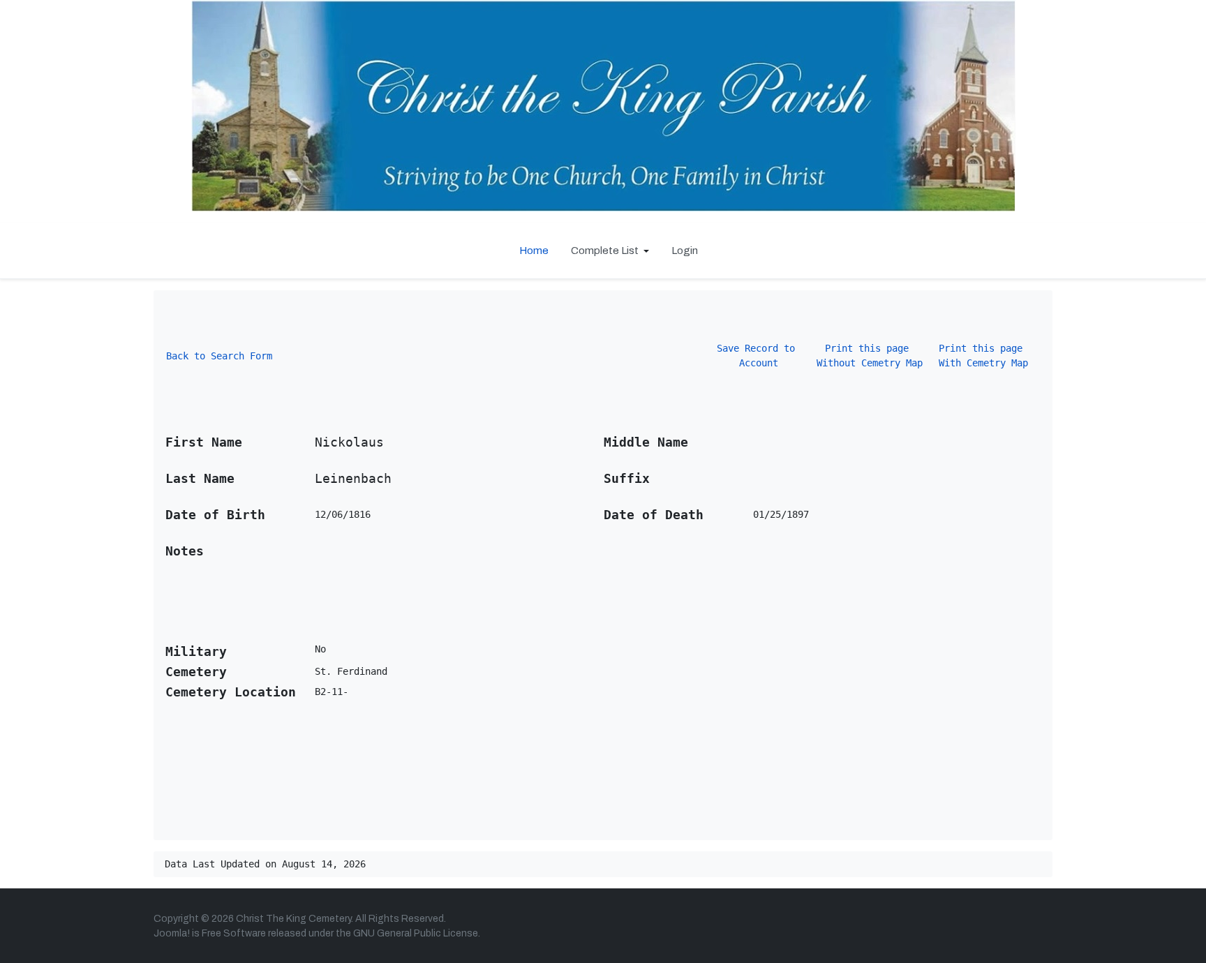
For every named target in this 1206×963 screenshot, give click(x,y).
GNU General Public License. (416, 933)
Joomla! (172, 933)
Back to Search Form (219, 355)
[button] (610, 250)
